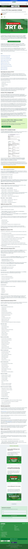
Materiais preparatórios (4, 67)
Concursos (3, 8)
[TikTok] (22, 523)
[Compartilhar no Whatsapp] (4, 17)
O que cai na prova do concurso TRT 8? (6, 66)
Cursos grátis (16, 526)
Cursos (1, 527)
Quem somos (2, 525)
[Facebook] (24, 523)
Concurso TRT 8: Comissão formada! (6, 58)
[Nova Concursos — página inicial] (14, 2)
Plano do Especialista (9, 421)
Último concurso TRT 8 (4, 69)
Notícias (15, 527)
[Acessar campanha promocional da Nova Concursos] (14, 6)
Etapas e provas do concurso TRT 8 (6, 64)
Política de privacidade (10, 517)
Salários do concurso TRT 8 (5, 61)
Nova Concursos (4, 411)
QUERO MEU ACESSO (6, 126)
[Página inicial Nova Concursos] (3, 524)
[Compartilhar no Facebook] (1, 17)
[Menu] (1, 2)
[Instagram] (25, 523)
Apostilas (2, 526)
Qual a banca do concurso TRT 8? (5, 55)
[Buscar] (27, 4)
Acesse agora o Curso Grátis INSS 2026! (14, 41)
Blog (14, 525)
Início (1, 8)
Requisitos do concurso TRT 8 (5, 63)
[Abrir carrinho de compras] (27, 2)
